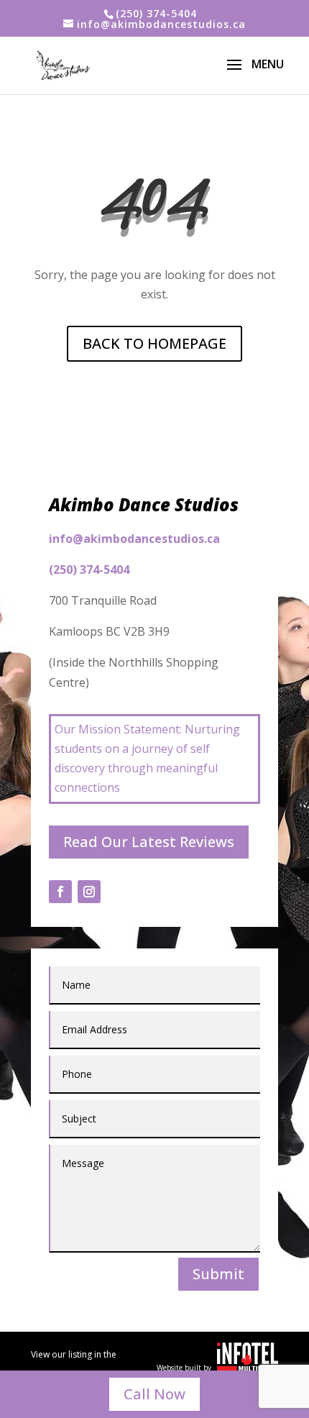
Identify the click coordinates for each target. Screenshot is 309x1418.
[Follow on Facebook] (60, 891)
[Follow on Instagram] (89, 891)
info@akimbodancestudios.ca (134, 538)
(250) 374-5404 (156, 13)
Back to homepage (154, 343)
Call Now (154, 1394)
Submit (218, 1274)
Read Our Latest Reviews (148, 841)
